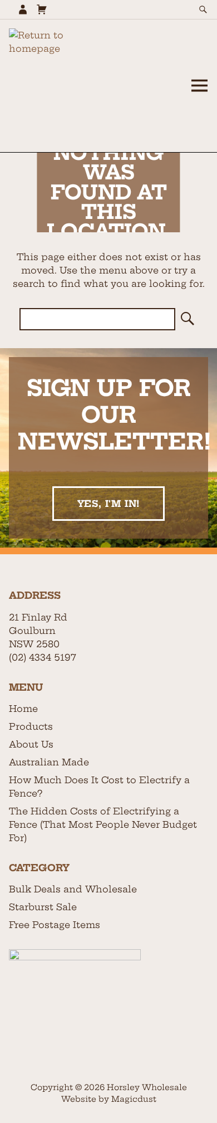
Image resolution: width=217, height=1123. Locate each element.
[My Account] (23, 9)
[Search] (186, 319)
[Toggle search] (203, 9)
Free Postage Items (54, 924)
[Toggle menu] (199, 86)
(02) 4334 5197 (42, 657)
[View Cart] (42, 9)
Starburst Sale (43, 906)
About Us (31, 744)
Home (23, 708)
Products (31, 726)
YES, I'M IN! (108, 503)
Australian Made (49, 762)
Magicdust (133, 1099)
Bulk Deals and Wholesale (73, 889)
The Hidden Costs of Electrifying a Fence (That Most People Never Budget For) (103, 824)
